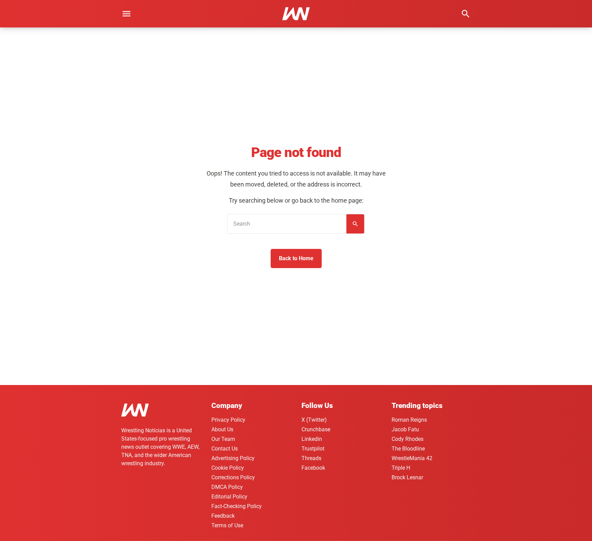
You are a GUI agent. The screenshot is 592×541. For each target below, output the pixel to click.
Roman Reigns (409, 420)
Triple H (401, 468)
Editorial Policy (229, 496)
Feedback (223, 516)
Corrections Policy (233, 477)
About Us (222, 429)
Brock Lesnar (407, 477)
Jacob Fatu (405, 429)
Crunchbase (315, 429)
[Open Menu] (126, 14)
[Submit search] (355, 223)
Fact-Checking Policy (236, 506)
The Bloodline (408, 448)
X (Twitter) (314, 420)
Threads (311, 458)
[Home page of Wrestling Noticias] (296, 13)
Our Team (223, 439)
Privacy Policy (228, 420)
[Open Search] (465, 14)
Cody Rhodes (407, 439)
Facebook (313, 468)
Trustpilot (312, 448)
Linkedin (311, 439)
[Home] (135, 411)
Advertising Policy (233, 458)
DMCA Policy (227, 487)
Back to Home (296, 258)
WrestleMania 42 (412, 458)
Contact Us (224, 448)
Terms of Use (227, 525)
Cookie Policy (227, 468)
